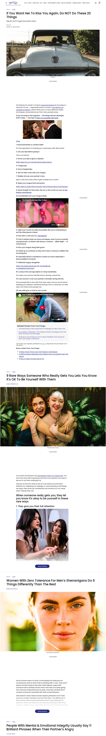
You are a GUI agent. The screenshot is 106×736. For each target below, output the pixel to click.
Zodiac (30, 3)
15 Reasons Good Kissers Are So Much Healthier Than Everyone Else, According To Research (41, 337)
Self (41, 3)
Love (25, 3)
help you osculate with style (47, 118)
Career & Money (76, 3)
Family (45, 3)
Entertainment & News (54, 3)
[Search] (95, 2)
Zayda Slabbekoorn (12, 384)
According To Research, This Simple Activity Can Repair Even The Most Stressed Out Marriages (42, 332)
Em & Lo (8, 25)
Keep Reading (42, 566)
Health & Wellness (66, 3)
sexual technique (47, 105)
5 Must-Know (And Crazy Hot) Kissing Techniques (38, 352)
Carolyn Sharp (10, 734)
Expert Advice (86, 3)
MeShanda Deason (12, 589)
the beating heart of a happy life (50, 476)
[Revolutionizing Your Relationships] (13, 2)
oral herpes (41, 236)
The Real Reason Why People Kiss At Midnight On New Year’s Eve (42, 329)
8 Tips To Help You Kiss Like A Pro (31, 359)
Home (8, 9)
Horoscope (36, 3)
